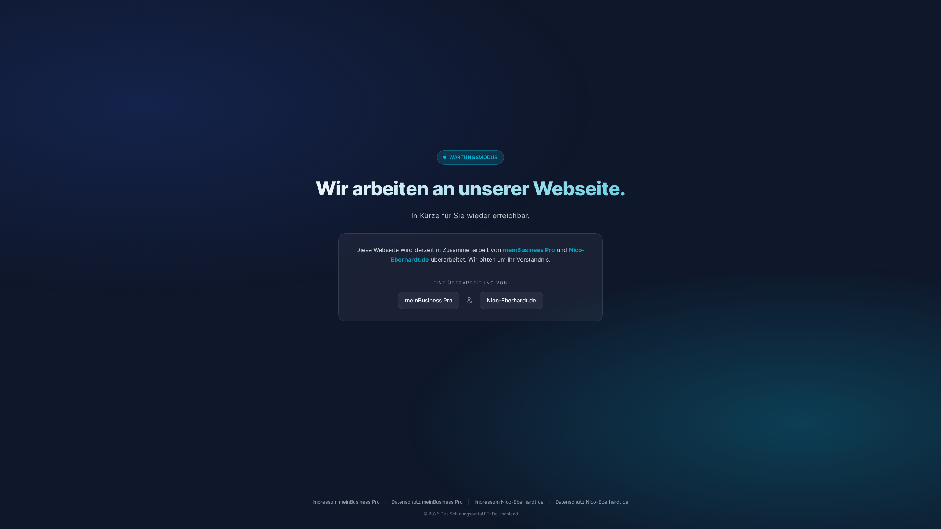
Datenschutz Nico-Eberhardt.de (592, 502)
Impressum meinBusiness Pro (346, 502)
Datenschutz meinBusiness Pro (427, 502)
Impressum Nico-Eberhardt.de (509, 502)
